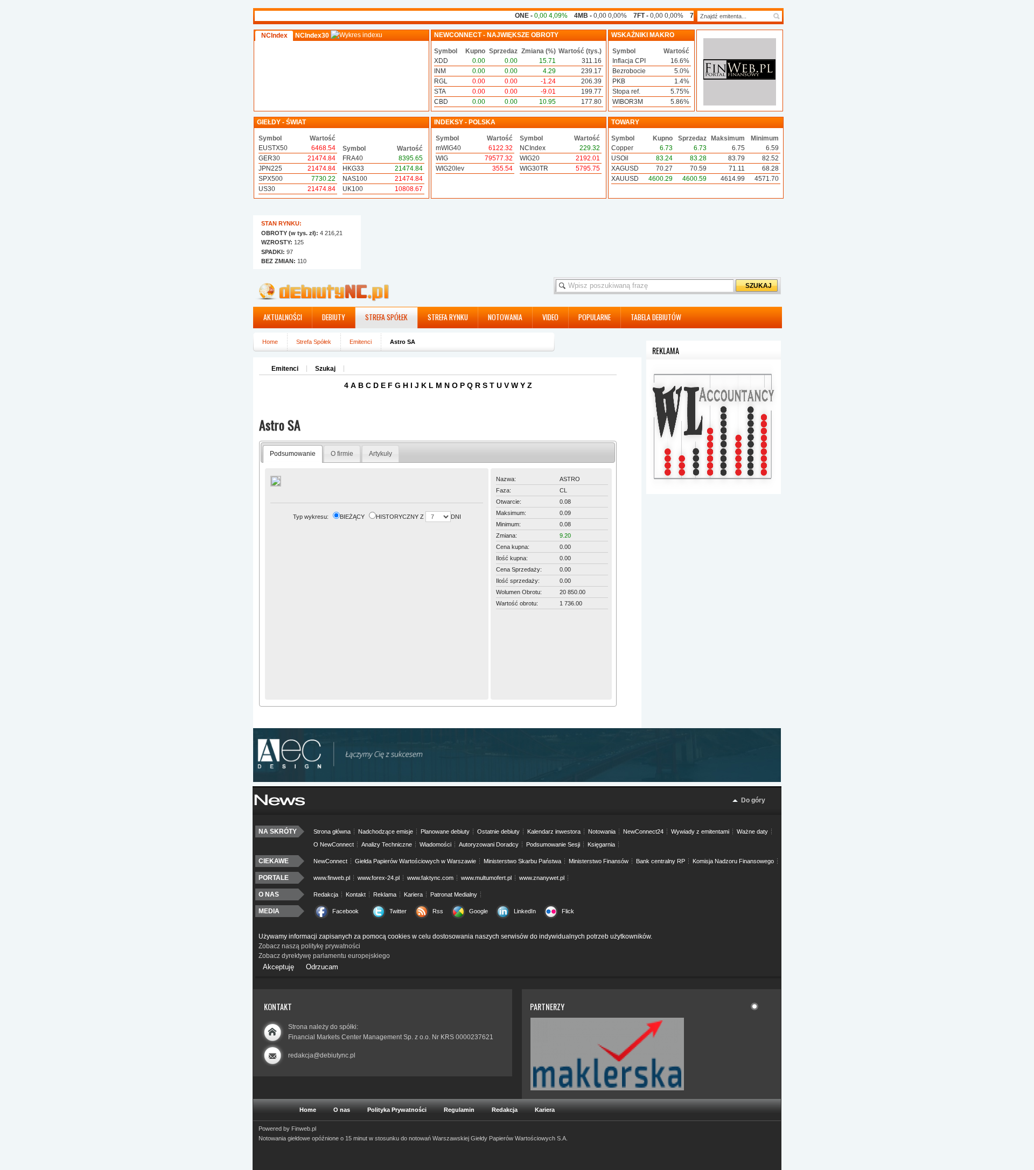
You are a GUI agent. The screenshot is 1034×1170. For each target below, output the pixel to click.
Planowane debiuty (445, 831)
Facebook (345, 911)
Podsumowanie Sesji (553, 844)
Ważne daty (752, 831)
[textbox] (734, 16)
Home (270, 342)
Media (269, 911)
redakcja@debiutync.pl (321, 1055)
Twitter (398, 911)
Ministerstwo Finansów (598, 861)
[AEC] (522, 780)
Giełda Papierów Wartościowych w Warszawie (415, 861)
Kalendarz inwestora (554, 831)
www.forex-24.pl (379, 878)
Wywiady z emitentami (700, 831)
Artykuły (380, 453)
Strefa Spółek (313, 342)
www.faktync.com (430, 878)
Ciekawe (273, 861)
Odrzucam (322, 967)
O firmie (342, 453)
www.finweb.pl (331, 878)
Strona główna (332, 831)
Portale (273, 878)
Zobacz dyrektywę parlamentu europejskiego (324, 956)
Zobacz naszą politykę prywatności (309, 946)
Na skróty (277, 831)
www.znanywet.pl (541, 878)
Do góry (753, 800)
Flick (568, 911)
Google (478, 911)
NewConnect (330, 861)
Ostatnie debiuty (498, 831)
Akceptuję (278, 967)
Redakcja (325, 894)
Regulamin (459, 1109)
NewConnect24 (643, 831)
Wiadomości (435, 844)
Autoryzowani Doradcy (489, 844)
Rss (437, 911)
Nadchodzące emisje (385, 831)
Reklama (384, 894)
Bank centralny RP (660, 861)
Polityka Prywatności (397, 1109)
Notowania (602, 831)
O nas (268, 894)
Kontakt (356, 894)
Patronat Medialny (453, 894)
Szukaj (325, 368)
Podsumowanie (293, 453)
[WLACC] (713, 492)
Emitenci (361, 342)
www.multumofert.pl (486, 878)
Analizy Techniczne (386, 844)
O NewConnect (333, 844)
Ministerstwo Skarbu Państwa (522, 861)
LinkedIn (525, 911)
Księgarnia (601, 844)
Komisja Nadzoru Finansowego (733, 861)
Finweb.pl (303, 1128)
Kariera (413, 894)
